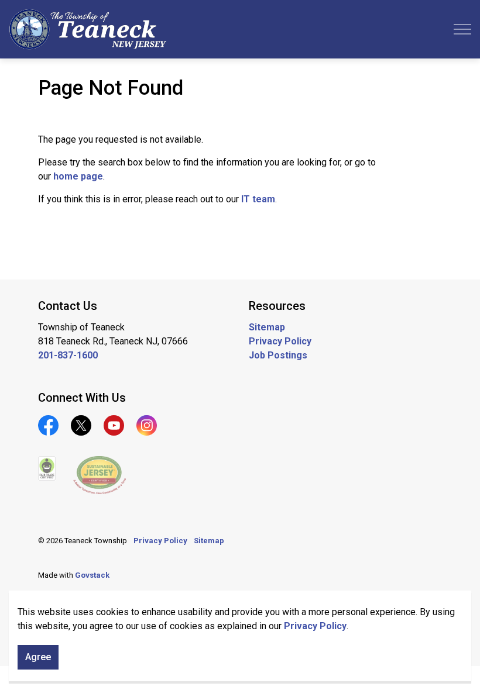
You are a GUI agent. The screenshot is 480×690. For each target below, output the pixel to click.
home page (78, 176)
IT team (258, 199)
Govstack (92, 575)
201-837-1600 (68, 355)
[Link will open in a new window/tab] (47, 468)
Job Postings (278, 355)
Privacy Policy (315, 626)
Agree (38, 657)
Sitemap (267, 327)
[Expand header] (462, 29)
